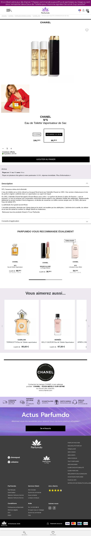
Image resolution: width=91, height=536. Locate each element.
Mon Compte (32, 490)
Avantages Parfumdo (75, 477)
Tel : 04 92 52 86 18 (33, 507)
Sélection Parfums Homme (16, 495)
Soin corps (71, 455)
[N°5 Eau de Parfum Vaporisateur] (15, 249)
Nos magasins (72, 464)
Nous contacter (32, 495)
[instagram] (49, 508)
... (58, 251)
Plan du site (72, 480)
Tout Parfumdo (73, 461)
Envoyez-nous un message (36, 510)
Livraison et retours (33, 498)
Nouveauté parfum (75, 446)
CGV (9, 512)
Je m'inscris (45, 428)
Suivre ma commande (34, 492)
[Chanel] (45, 22)
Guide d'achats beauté (76, 467)
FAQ (29, 515)
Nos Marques (11, 490)
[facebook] (54, 508)
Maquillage (72, 449)
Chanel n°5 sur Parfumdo (31, 212)
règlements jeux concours (77, 474)
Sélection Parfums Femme (15, 498)
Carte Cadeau (11, 492)
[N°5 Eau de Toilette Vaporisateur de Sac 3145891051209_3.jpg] (15, 99)
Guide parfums (73, 470)
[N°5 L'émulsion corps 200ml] (75, 249)
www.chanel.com (45, 390)
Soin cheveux (72, 458)
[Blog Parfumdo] (47, 459)
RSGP (9, 515)
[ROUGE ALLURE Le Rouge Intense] (45, 250)
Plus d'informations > (63, 175)
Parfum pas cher (74, 442)
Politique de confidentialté (15, 507)
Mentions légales (13, 510)
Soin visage (72, 452)
